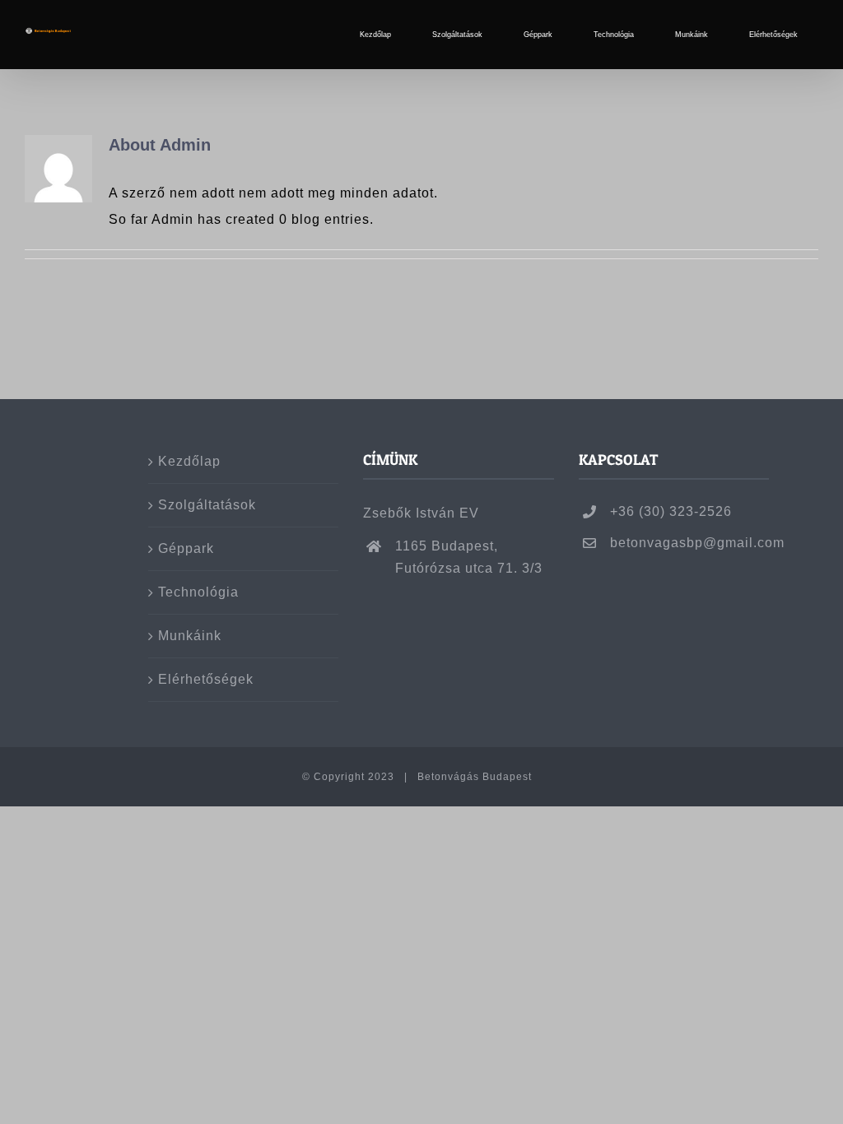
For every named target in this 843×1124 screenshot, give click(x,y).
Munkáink (189, 636)
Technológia (198, 592)
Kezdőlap (189, 461)
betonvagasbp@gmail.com (689, 543)
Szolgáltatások (207, 505)
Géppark (186, 548)
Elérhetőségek (206, 679)
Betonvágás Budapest (476, 777)
